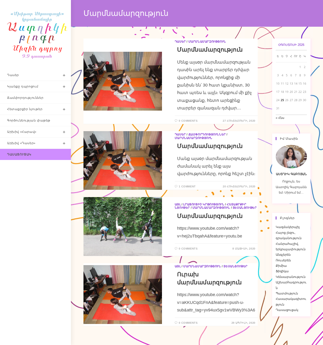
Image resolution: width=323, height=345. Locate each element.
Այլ (178, 204)
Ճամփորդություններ (207, 134)
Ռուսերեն (283, 260)
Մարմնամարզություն (207, 41)
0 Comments (188, 120)
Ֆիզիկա (282, 271)
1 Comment (187, 186)
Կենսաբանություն (291, 277)
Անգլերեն (283, 254)
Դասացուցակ (287, 310)
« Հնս (280, 118)
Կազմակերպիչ (288, 227)
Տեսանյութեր (245, 207)
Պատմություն (287, 293)
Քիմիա (281, 265)
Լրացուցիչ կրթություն (203, 204)
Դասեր (180, 41)
